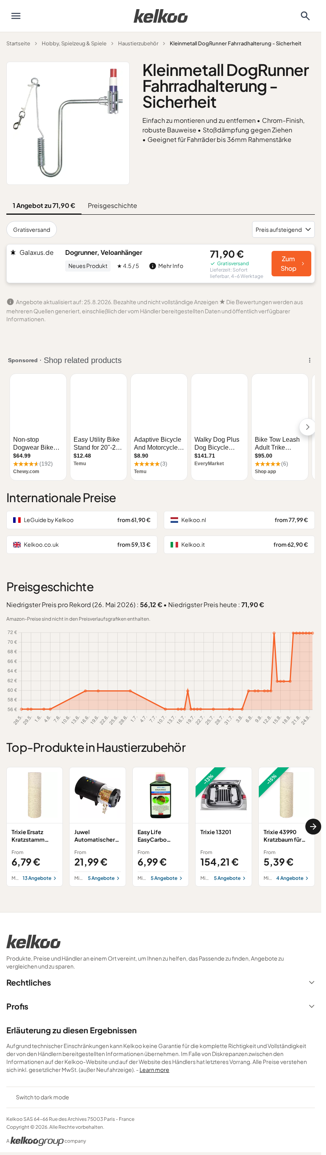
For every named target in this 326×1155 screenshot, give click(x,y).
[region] (160, 826)
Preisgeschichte (112, 205)
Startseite (18, 43)
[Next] (313, 827)
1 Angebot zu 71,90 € (44, 205)
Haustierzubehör (138, 43)
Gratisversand (31, 229)
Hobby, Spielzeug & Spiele (74, 43)
